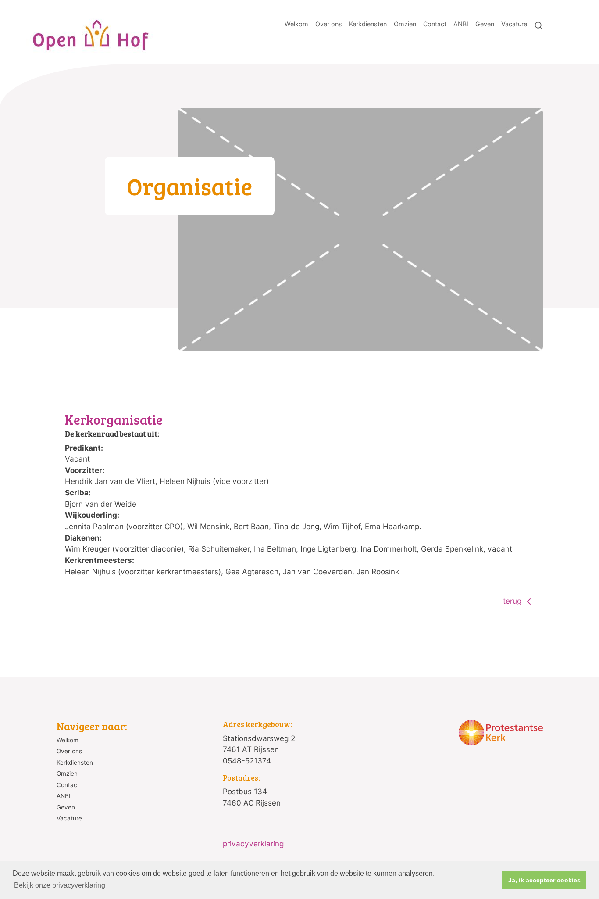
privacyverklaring (253, 843)
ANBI (460, 24)
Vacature (514, 24)
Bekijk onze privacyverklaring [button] (59, 885)
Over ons (328, 24)
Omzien (405, 24)
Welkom (296, 24)
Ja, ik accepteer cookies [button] (544, 880)
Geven (484, 24)
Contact (434, 24)
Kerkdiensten (368, 24)
